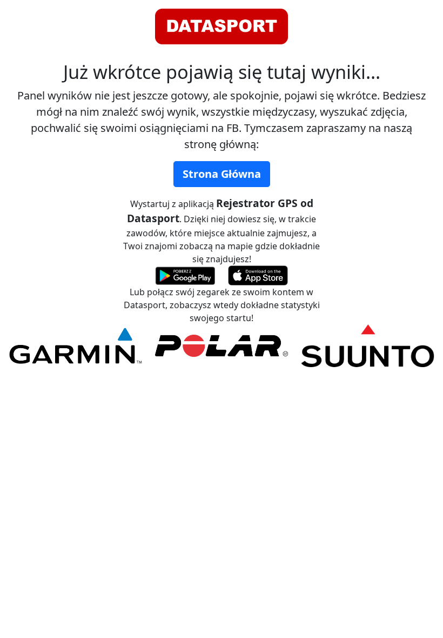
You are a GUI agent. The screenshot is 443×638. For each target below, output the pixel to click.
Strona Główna (222, 174)
